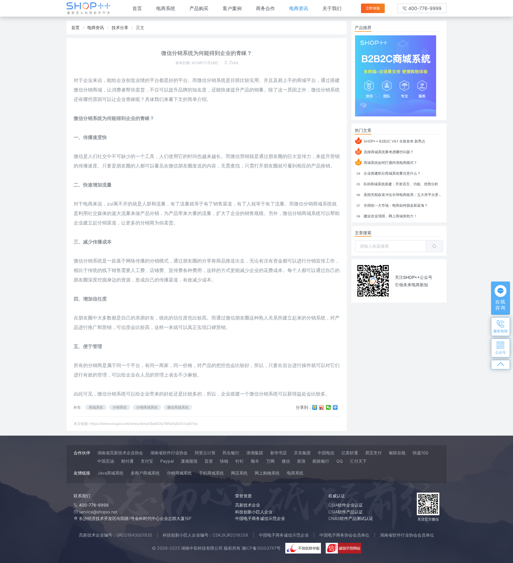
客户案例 (232, 8)
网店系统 (239, 472)
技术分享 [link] (120, 27)
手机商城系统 (211, 472)
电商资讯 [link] (95, 27)
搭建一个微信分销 (249, 394)
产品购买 (198, 8)
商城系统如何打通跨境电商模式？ (387, 162)
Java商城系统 (110, 472)
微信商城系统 (178, 407)
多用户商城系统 (145, 472)
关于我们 (331, 8)
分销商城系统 (147, 407)
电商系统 (165, 8)
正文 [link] (140, 27)
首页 (137, 8)
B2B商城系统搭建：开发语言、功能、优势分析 (397, 184)
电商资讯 (298, 8)
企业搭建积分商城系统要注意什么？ (389, 173)
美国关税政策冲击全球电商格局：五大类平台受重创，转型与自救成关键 (400, 194)
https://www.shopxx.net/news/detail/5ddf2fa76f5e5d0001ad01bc (144, 423)
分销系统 (330, 90)
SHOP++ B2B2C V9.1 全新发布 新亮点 (391, 141)
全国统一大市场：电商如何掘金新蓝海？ (392, 205)
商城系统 (96, 407)
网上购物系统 (267, 472)
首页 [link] (75, 27)
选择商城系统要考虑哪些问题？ (385, 152)
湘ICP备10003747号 (261, 548)
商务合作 (265, 8)
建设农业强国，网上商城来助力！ (387, 216)
